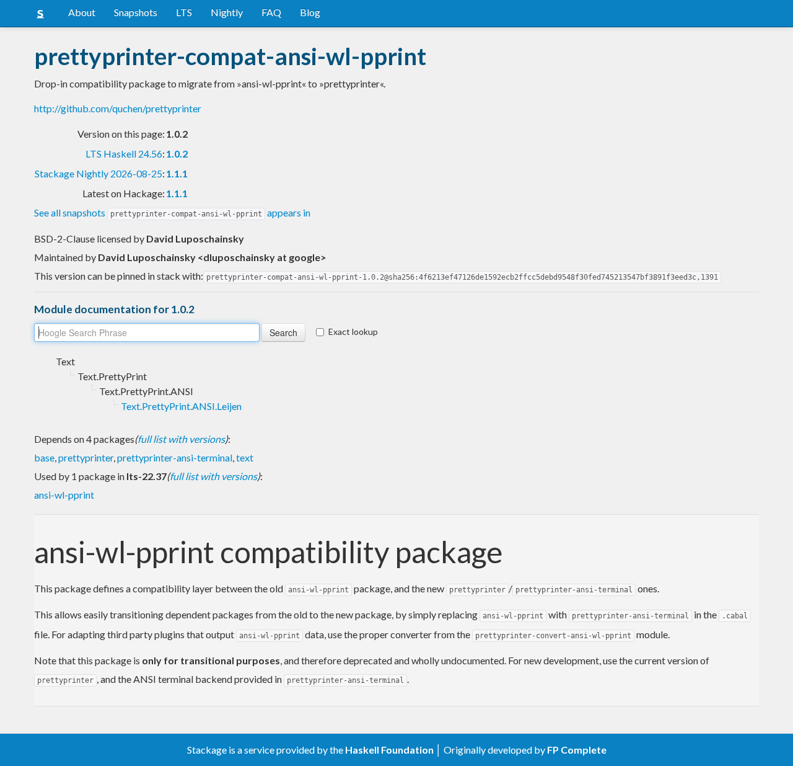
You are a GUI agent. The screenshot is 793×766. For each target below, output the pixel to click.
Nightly (227, 12)
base (44, 457)
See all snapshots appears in (172, 212)
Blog (310, 12)
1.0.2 (177, 153)
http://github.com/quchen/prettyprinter (117, 108)
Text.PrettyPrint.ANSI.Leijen (181, 406)
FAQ (271, 12)
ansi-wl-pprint (64, 495)
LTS (184, 12)
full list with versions (181, 439)
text (244, 457)
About (81, 12)
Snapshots (135, 12)
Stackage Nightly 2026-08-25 (98, 173)
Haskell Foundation (389, 749)
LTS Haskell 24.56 (123, 153)
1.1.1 (177, 173)
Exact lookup (353, 331)
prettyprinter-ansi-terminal (174, 457)
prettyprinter (85, 457)
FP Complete (577, 749)
